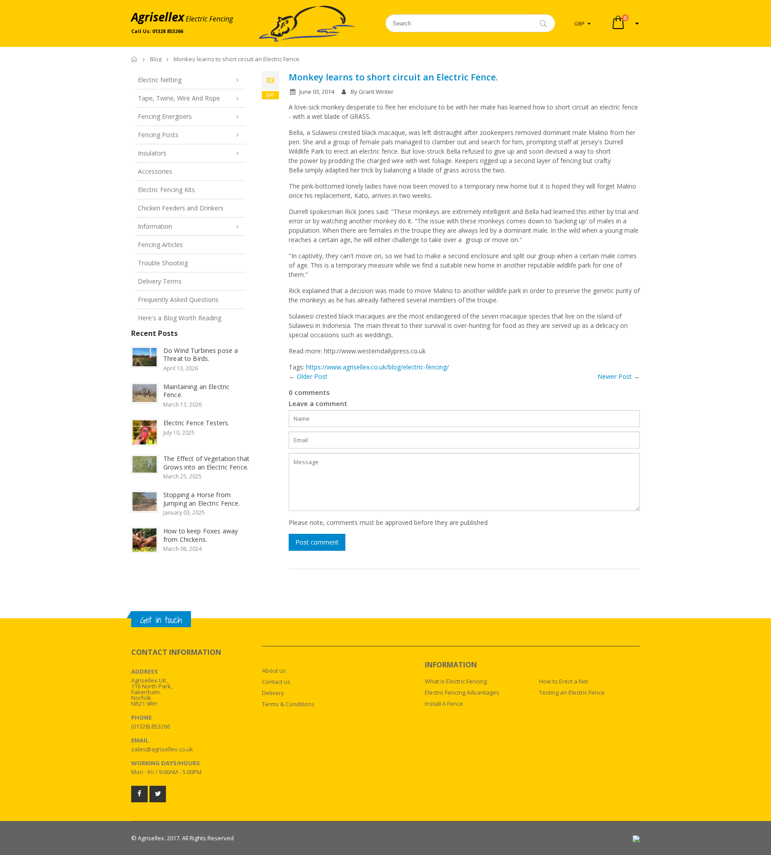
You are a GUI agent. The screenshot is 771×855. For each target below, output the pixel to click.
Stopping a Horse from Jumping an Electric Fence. (201, 498)
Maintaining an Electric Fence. (196, 390)
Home (134, 59)
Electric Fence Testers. (196, 423)
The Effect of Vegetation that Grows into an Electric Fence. (206, 462)
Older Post (312, 376)
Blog (156, 59)
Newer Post (614, 376)
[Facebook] (139, 794)
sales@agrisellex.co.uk (162, 749)
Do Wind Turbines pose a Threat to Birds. (200, 354)
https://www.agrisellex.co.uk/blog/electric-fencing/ (377, 367)
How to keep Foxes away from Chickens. (200, 535)
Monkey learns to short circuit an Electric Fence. (393, 77)
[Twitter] (157, 794)
